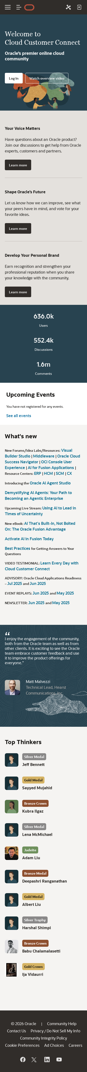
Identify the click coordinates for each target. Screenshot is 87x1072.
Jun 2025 (38, 583)
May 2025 (65, 593)
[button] (19, 7)
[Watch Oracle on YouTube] (59, 1059)
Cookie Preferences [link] (22, 1045)
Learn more (18, 165)
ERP (38, 473)
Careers (75, 1045)
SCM (60, 473)
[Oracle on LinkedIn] (47, 1059)
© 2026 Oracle (23, 1023)
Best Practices (18, 548)
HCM (49, 473)
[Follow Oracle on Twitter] (34, 1059)
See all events (18, 415)
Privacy (37, 1030)
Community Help (61, 1023)
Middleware (44, 455)
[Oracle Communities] (68, 7)
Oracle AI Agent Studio (50, 482)
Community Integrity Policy (43, 1038)
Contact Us (16, 1030)
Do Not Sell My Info (63, 1030)
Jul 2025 (15, 583)
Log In (14, 78)
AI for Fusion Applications (51, 467)
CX (69, 473)
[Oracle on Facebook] (22, 1059)
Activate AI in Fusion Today (29, 538)
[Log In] (79, 7)
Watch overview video (46, 78)
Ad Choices (54, 1045)
